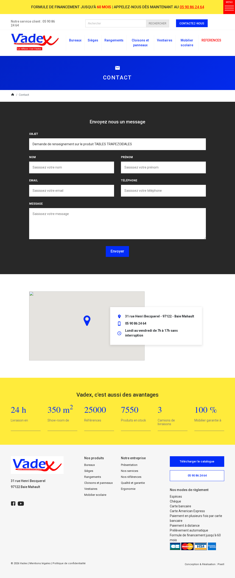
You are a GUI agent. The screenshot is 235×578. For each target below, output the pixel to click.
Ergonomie (128, 489)
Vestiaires (90, 489)
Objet (33, 134)
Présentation (129, 465)
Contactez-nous (191, 23)
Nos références (131, 477)
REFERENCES (211, 40)
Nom (32, 157)
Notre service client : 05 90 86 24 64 (33, 23)
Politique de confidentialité (69, 563)
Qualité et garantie (133, 483)
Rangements (92, 477)
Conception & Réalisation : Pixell (204, 564)
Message (36, 203)
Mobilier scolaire (95, 495)
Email (33, 180)
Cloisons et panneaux (98, 483)
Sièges (88, 471)
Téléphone (129, 180)
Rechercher (157, 23)
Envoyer (117, 251)
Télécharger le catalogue (197, 461)
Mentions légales (39, 563)
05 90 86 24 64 (192, 7)
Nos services (129, 471)
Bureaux (89, 465)
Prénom (127, 157)
